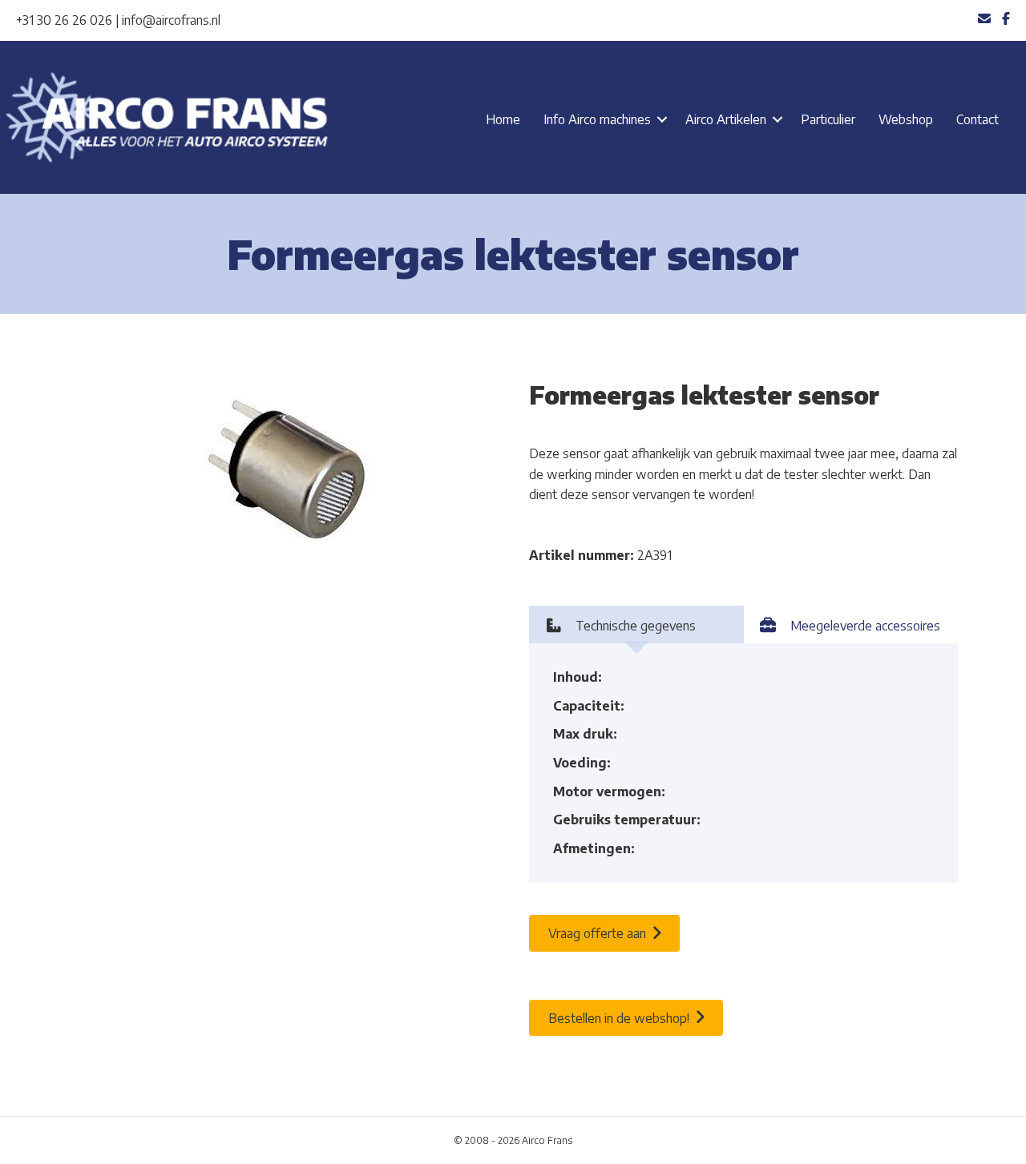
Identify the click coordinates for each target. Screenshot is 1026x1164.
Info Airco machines (597, 119)
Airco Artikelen (725, 119)
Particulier (828, 119)
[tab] (636, 624)
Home (503, 119)
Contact (977, 119)
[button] (662, 119)
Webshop (906, 119)
